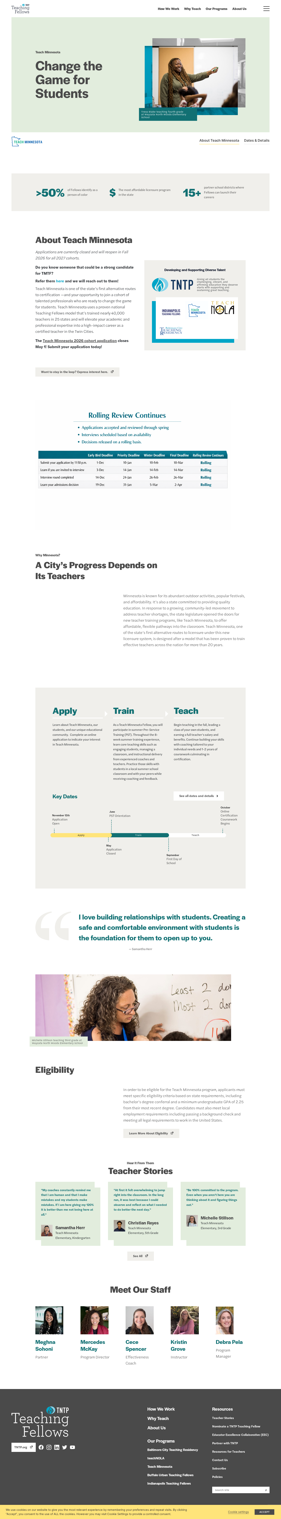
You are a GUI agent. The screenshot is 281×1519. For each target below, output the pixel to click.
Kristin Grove (179, 1345)
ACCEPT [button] (264, 1511)
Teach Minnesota (159, 1466)
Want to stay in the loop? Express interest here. (74, 372)
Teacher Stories (223, 1418)
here (60, 280)
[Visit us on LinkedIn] (56, 1447)
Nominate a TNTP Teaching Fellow (236, 1426)
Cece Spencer (136, 1345)
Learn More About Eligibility (148, 1133)
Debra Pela (229, 1341)
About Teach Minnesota (219, 140)
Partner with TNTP (225, 1443)
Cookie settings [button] (238, 1512)
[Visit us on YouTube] (72, 1447)
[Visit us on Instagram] (48, 1447)
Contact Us (220, 1460)
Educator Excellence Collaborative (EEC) (240, 1434)
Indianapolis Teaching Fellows (169, 1483)
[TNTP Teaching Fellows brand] (20, 8)
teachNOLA (155, 1458)
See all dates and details (196, 796)
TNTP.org (20, 1447)
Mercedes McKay (92, 1345)
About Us (239, 8)
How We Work (168, 8)
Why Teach (192, 8)
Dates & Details (257, 140)
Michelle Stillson (217, 1218)
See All (137, 1256)
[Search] (266, 1490)
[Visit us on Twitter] (64, 1447)
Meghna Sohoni (45, 1345)
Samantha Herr (70, 1227)
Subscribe (219, 1468)
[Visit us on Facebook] (41, 1447)
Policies (217, 1476)
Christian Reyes (143, 1223)
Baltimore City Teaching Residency (172, 1449)
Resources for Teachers (228, 1451)
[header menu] (266, 8)
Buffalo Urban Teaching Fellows (170, 1475)
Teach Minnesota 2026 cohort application (80, 340)
